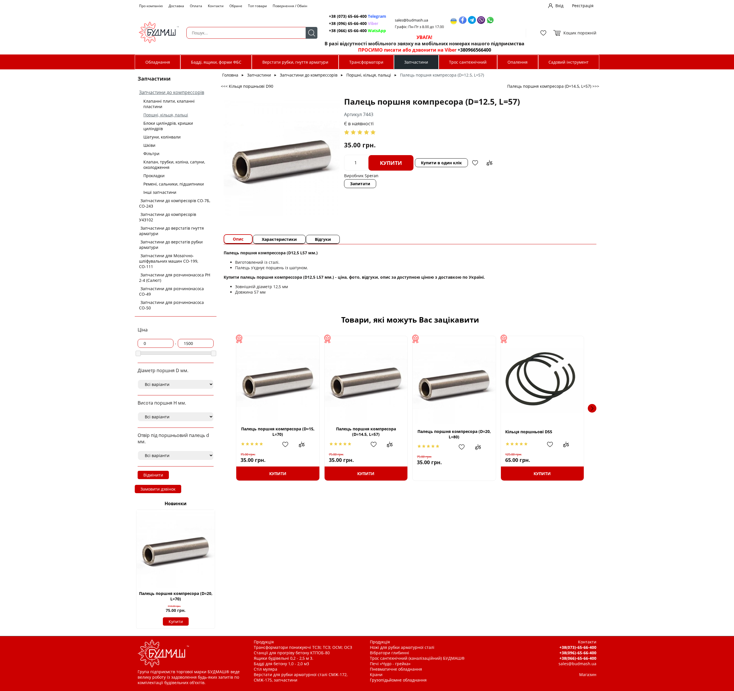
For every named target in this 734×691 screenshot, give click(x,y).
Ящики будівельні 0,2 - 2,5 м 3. (283, 658)
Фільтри (151, 153)
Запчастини (416, 62)
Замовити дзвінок (157, 489)
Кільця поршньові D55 (528, 431)
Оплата (196, 5)
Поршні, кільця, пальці (165, 115)
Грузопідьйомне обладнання (398, 680)
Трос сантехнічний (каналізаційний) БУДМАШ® (417, 658)
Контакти (216, 5)
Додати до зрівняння (489, 163)
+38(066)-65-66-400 (577, 658)
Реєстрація (583, 5)
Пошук (311, 33)
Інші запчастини (159, 192)
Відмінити (153, 475)
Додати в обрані (475, 163)
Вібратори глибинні (389, 652)
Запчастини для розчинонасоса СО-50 (171, 305)
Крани (376, 674)
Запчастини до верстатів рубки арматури (171, 244)
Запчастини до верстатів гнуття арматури (171, 230)
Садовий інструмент (568, 62)
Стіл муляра (265, 669)
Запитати (360, 183)
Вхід (559, 5)
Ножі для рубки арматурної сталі (402, 647)
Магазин (587, 674)
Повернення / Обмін (290, 5)
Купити (176, 621)
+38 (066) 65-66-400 (357, 30)
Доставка (176, 5)
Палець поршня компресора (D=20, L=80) (454, 434)
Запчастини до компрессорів (171, 92)
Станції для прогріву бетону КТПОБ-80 (292, 652)
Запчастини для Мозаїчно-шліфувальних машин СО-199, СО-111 (168, 261)
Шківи (149, 145)
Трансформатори (366, 62)
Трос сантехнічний (468, 62)
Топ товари (257, 5)
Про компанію (151, 5)
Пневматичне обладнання (396, 669)
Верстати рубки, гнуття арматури (295, 62)
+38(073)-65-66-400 (577, 647)
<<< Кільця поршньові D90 (247, 86)
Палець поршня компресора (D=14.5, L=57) (366, 431)
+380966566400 (474, 50)
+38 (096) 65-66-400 (353, 23)
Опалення (517, 62)
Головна (230, 75)
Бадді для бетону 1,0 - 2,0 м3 (281, 663)
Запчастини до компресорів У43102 (167, 217)
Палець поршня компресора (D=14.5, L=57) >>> (553, 86)
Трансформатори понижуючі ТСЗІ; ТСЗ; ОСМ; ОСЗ (303, 647)
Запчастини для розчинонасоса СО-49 (171, 291)
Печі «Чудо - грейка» (390, 663)
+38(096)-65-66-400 (577, 652)
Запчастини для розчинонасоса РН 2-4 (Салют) (174, 277)
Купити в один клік (441, 162)
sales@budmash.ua (411, 20)
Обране (235, 5)
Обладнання (157, 62)
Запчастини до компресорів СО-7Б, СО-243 (174, 203)
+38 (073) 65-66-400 (357, 16)
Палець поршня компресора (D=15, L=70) (278, 431)
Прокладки (154, 175)
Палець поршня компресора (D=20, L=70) (175, 596)
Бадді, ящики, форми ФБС (216, 62)
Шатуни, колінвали (162, 137)
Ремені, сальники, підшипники (173, 184)
